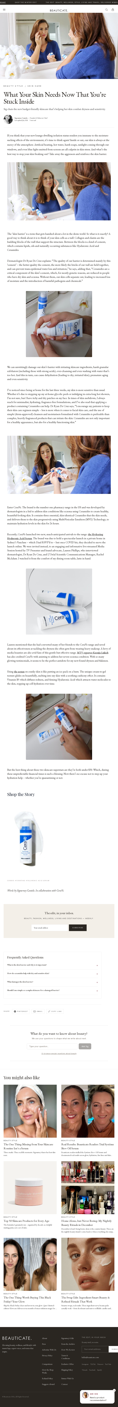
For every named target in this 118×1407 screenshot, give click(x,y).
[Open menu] (4, 9)
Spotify (99, 1370)
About (44, 1338)
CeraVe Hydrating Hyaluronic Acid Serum (28, 881)
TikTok (93, 1364)
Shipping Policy (67, 1370)
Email (40, 1011)
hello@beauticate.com (90, 1357)
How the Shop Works (47, 1371)
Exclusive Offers (67, 1364)
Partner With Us (67, 1378)
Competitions (47, 1364)
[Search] (106, 9)
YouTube (108, 1364)
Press (44, 1344)
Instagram (85, 1364)
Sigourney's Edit (67, 1338)
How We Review (68, 1349)
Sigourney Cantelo (21, 118)
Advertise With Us (49, 1349)
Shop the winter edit (21, 2)
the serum (19, 671)
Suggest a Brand (48, 1384)
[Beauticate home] (59, 10)
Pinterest (22, 1011)
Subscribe (77, 928)
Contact (64, 1384)
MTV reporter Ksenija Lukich (92, 652)
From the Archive (68, 1344)
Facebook (92, 1370)
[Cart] (112, 9)
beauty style (13, 86)
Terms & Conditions (65, 1357)
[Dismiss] (114, 1390)
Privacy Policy (47, 1355)
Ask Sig (85, 1046)
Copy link (56, 1011)
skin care (35, 86)
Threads (84, 1370)
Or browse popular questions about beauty (59, 1053)
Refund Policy (47, 1378)
